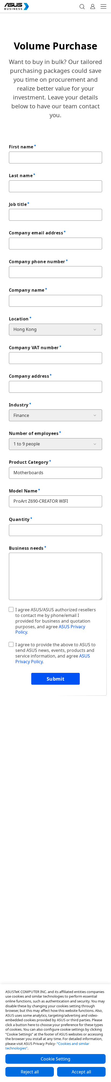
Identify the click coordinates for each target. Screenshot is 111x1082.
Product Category (28, 462)
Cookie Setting (55, 1059)
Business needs (26, 548)
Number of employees (33, 433)
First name (21, 147)
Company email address (36, 233)
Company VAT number (34, 348)
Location (19, 319)
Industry (19, 405)
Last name (21, 175)
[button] (82, 6)
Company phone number (37, 262)
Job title (18, 204)
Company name (26, 290)
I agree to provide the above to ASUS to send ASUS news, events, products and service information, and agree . (55, 653)
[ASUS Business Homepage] (16, 6)
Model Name (23, 491)
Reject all (30, 1072)
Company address (29, 376)
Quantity (19, 519)
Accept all (81, 1072)
